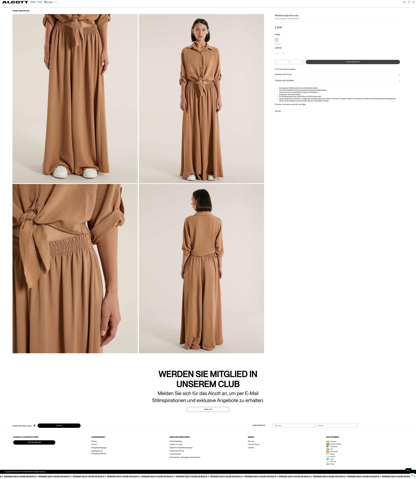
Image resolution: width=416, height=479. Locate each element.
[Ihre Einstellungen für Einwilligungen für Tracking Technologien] (412, 475)
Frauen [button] (39, 2)
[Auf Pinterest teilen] (282, 116)
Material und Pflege (283, 74)
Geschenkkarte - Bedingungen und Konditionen (185, 457)
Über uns (251, 441)
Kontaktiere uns (34, 442)
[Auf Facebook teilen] (276, 116)
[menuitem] (33, 2)
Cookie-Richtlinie (175, 454)
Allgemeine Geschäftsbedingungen (181, 448)
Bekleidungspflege (176, 441)
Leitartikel (251, 448)
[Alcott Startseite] (15, 2)
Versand (94, 444)
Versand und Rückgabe (284, 80)
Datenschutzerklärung (177, 451)
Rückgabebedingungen (99, 448)
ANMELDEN (208, 409)
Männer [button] (33, 2)
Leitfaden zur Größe (176, 444)
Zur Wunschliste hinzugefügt (286, 69)
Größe (278, 48)
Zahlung (94, 441)
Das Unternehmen (254, 444)
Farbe (277, 35)
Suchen (59, 425)
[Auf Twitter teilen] (279, 116)
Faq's (304, 104)
